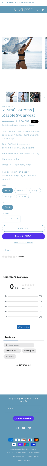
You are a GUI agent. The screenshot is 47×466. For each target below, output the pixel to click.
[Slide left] (3, 97)
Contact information (25, 461)
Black (7, 207)
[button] (3, 10)
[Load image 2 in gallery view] (23, 97)
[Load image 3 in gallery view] (35, 97)
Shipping (15, 125)
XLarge (10, 197)
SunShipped (22, 449)
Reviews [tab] (10, 337)
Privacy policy (34, 452)
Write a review (23, 327)
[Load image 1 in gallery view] (11, 97)
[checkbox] (10, 356)
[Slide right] (44, 97)
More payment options (23, 243)
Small (7, 190)
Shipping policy (33, 457)
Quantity (5, 213)
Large (35, 190)
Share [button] (8, 250)
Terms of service (17, 457)
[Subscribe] (39, 409)
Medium (21, 190)
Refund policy (21, 452)
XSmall (22, 196)
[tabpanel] (23, 368)
